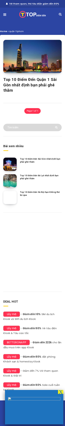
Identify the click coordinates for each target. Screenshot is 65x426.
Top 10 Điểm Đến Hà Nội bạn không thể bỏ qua (40, 193)
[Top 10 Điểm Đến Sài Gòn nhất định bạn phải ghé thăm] (10, 164)
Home (3, 31)
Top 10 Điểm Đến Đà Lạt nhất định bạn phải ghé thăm (39, 177)
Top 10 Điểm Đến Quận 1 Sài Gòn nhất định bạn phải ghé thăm (30, 85)
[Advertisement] (32, 251)
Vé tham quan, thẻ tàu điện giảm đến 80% (34, 3)
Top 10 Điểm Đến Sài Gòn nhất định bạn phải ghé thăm (40, 160)
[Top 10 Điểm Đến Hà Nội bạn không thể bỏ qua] (10, 197)
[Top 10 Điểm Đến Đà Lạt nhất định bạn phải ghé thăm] (10, 181)
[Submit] (56, 127)
